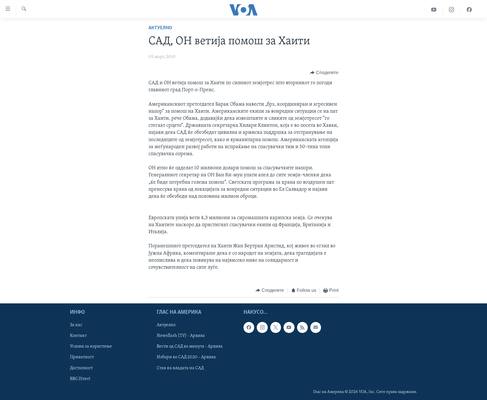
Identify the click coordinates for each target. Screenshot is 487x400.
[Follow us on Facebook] (249, 327)
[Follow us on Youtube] (289, 327)
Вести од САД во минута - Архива (190, 346)
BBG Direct (80, 378)
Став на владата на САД (180, 368)
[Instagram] (452, 9)
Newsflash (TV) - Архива (181, 336)
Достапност (81, 368)
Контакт (78, 336)
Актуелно (160, 28)
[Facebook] (469, 9)
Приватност (82, 357)
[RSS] (302, 327)
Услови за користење (91, 346)
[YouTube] (434, 9)
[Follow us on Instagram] (262, 327)
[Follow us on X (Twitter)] (275, 327)
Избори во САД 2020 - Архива (186, 357)
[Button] (324, 72)
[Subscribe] (315, 327)
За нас (76, 325)
